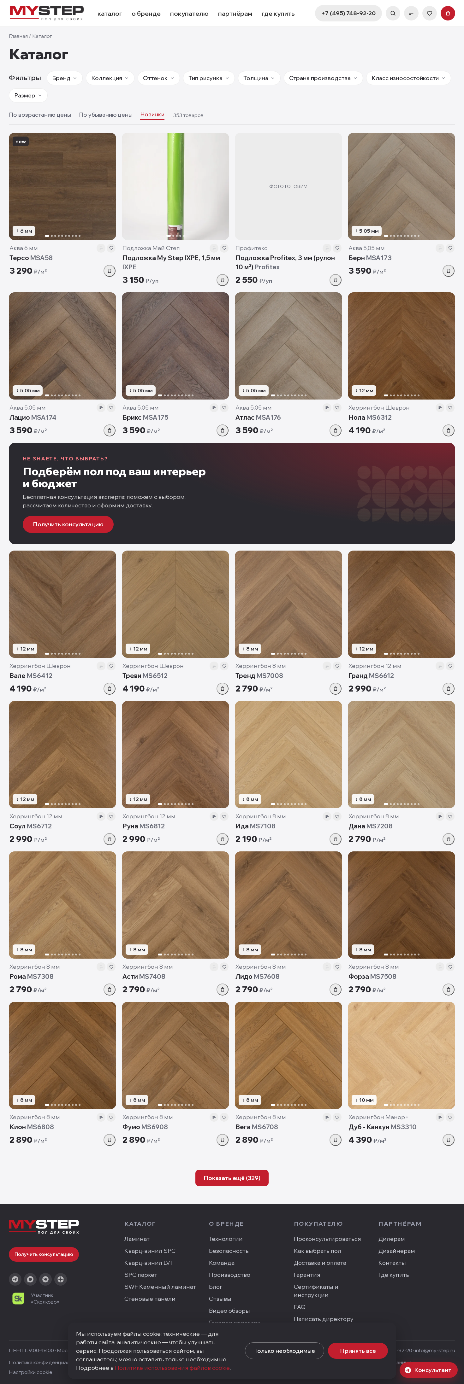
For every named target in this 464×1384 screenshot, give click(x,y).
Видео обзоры (229, 1310)
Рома (31, 976)
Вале (30, 676)
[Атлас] (288, 346)
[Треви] (175, 604)
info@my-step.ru (435, 1350)
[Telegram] (15, 1279)
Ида (255, 826)
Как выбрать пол (317, 1250)
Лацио (33, 417)
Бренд (61, 78)
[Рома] (62, 905)
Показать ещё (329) (232, 1178)
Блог (216, 1286)
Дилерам (391, 1238)
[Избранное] (429, 13)
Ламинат (137, 1238)
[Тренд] (288, 604)
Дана (370, 826)
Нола (370, 417)
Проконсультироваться (327, 1238)
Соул (30, 826)
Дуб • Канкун (382, 1127)
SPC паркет (140, 1274)
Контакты (392, 1262)
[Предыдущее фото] (16, 186)
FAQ (300, 1307)
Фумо (145, 1127)
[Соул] (62, 754)
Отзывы (220, 1298)
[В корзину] (110, 271)
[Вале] (62, 604)
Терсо (31, 258)
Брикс (145, 417)
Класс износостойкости (405, 78)
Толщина (255, 78)
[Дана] (401, 754)
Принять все (358, 1350)
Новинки (152, 114)
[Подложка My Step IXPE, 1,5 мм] (175, 186)
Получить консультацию (68, 524)
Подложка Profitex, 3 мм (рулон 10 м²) (285, 262)
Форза (372, 976)
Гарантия (307, 1274)
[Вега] (288, 1055)
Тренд (259, 676)
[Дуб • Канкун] (401, 1055)
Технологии (226, 1238)
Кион (31, 1127)
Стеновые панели (149, 1298)
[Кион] (62, 1055)
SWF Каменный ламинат (160, 1286)
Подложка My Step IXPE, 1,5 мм (171, 262)
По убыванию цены (106, 114)
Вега (256, 1127)
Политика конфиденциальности (47, 1362)
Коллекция (106, 78)
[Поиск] (393, 13)
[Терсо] (62, 186)
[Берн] (401, 186)
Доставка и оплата (320, 1262)
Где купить (393, 1274)
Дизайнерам (396, 1250)
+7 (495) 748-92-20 (348, 13)
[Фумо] (175, 1055)
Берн (370, 258)
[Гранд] (401, 604)
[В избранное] (111, 248)
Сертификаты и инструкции (316, 1291)
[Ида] (288, 754)
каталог (110, 13)
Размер (24, 95)
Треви (145, 676)
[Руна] (175, 754)
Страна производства (320, 78)
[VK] (45, 1279)
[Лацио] (62, 346)
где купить (278, 13)
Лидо (257, 976)
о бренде (146, 13)
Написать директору (324, 1319)
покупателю (189, 13)
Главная (18, 36)
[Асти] (175, 905)
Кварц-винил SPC (149, 1250)
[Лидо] (288, 905)
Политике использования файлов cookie (172, 1367)
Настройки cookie (30, 1372)
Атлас (258, 417)
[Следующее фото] (109, 186)
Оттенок (155, 78)
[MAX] (30, 1279)
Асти (143, 976)
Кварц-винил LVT (149, 1262)
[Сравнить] (101, 248)
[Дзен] (60, 1279)
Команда (222, 1262)
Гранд (371, 676)
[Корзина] (448, 13)
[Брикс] (175, 346)
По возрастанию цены (40, 114)
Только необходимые (284, 1350)
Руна (143, 826)
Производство (229, 1274)
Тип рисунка (205, 78)
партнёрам (235, 13)
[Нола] (401, 346)
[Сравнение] (411, 13)
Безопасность (229, 1250)
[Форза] (401, 905)
